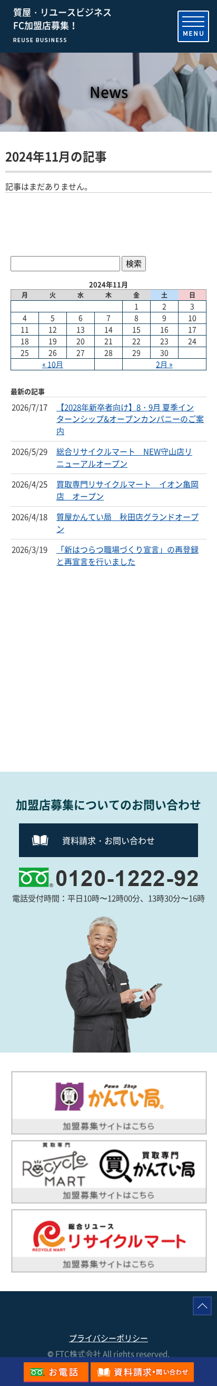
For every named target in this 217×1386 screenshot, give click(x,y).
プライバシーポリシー (108, 1338)
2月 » (164, 364)
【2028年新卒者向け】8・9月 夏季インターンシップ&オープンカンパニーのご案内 (130, 419)
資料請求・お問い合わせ (108, 840)
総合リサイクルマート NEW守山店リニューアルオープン (124, 457)
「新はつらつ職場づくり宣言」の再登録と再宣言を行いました (127, 555)
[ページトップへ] (202, 1305)
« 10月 (52, 364)
